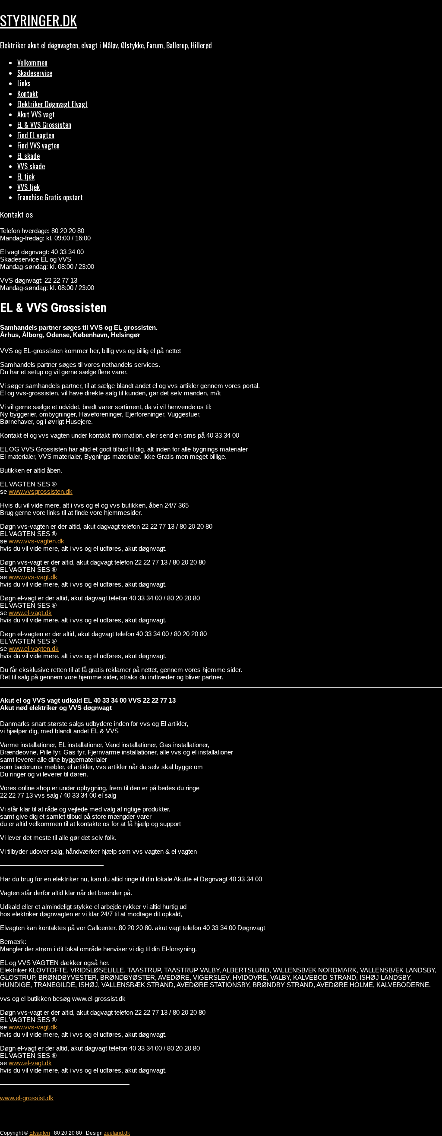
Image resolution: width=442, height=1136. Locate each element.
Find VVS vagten (38, 145)
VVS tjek (28, 187)
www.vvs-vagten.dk (36, 541)
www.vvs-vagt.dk (33, 577)
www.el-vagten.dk (34, 648)
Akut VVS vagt (36, 114)
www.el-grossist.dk (27, 1097)
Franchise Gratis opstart (50, 197)
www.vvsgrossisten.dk (41, 491)
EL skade (28, 156)
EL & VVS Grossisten (44, 125)
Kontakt (27, 93)
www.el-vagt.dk (30, 612)
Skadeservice (34, 73)
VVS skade (31, 166)
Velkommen (32, 62)
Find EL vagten (35, 135)
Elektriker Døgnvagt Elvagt (52, 104)
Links (24, 83)
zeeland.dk (117, 1133)
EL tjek (26, 176)
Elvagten (39, 1133)
